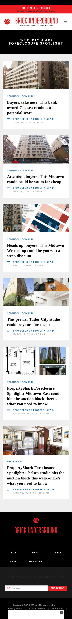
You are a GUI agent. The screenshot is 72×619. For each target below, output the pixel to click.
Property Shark (44, 119)
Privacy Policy (15, 608)
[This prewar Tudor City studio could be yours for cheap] (36, 292)
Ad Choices (57, 608)
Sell (58, 552)
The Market (14, 461)
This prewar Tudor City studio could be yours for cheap (33, 322)
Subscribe (57, 588)
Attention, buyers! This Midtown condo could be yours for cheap (35, 179)
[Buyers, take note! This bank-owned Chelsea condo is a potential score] (36, 75)
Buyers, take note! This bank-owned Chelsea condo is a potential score (33, 107)
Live (13, 561)
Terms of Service (37, 608)
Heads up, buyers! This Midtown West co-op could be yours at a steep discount (35, 250)
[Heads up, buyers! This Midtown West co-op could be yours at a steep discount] (36, 218)
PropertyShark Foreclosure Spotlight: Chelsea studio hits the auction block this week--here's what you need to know (35, 475)
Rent (36, 552)
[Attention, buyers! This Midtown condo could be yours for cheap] (36, 149)
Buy (14, 552)
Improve (36, 561)
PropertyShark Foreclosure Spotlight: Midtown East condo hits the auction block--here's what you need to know (34, 396)
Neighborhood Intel (21, 96)
